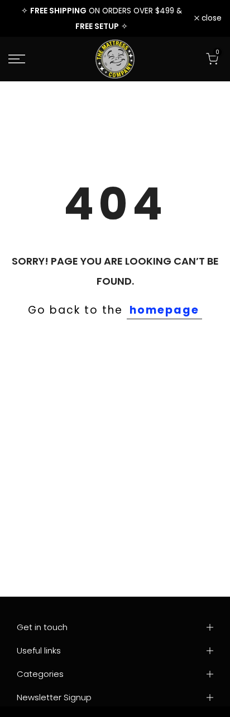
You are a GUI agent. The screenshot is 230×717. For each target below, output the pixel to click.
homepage (164, 310)
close (210, 18)
